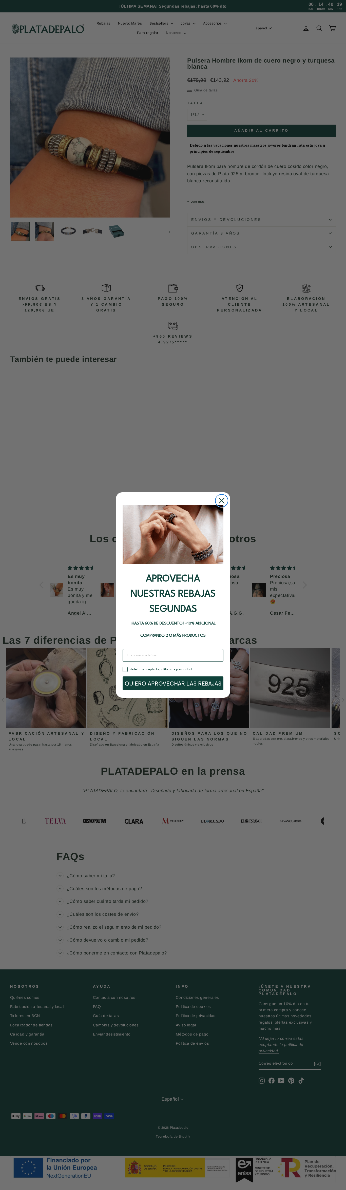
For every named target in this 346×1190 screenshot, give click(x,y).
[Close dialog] (221, 500)
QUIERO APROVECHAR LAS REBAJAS (173, 683)
